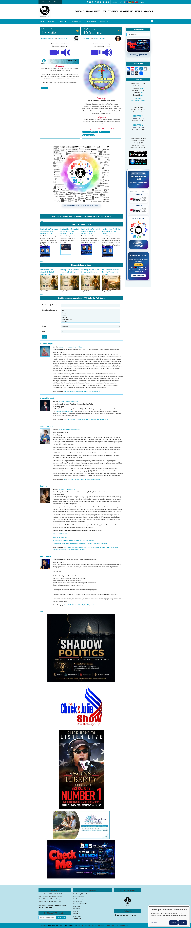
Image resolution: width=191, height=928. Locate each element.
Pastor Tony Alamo (100, 38)
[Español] (137, 2)
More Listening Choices (138, 100)
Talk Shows (50, 21)
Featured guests (88, 135)
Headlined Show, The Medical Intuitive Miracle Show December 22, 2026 (90, 231)
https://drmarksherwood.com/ (68, 401)
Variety (97, 391)
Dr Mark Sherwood (47, 398)
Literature (70, 479)
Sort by (44, 326)
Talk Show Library (78, 899)
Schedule (79, 11)
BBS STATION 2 (138, 125)
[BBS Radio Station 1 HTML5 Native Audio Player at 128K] (66, 52)
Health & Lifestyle (69, 391)
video (141, 93)
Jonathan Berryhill (46, 344)
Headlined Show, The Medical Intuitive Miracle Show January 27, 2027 (70, 231)
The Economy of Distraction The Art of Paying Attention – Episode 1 (69, 272)
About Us (75, 911)
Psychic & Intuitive (79, 549)
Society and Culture (95, 479)
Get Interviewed (110, 11)
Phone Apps (76, 909)
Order (44, 331)
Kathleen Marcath (46, 426)
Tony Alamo (86, 38)
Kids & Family (79, 391)
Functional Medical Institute (63, 411)
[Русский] (135, 2)
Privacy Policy (77, 916)
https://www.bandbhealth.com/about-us (71, 347)
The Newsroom (62, 21)
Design (69, 547)
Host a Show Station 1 (48, 38)
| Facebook (60, 537)
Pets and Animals (84, 547)
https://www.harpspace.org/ (67, 489)
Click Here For (138, 98)
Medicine (93, 419)
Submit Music (126, 11)
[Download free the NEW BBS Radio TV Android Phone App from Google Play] (138, 153)
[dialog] (169, 916)
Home (42, 21)
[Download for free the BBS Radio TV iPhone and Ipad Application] (138, 161)
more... (42, 262)
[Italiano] (132, 2)
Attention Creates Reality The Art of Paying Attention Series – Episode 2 (90, 272)
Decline (173, 922)
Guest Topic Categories (49, 310)
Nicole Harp (44, 486)
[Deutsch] (130, 2)
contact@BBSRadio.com (54, 901)
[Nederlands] (126, 2)
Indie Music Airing (77, 21)
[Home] (44, 11)
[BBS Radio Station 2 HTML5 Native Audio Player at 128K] (107, 52)
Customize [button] (154, 922)
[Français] (128, 2)
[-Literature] (90, 321)
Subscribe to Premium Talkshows (51, 2)
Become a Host (93, 11)
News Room (76, 906)
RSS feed (94, 132)
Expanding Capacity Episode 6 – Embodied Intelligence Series (48, 272)
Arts (65, 479)
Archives (44, 88)
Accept (182, 922)
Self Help (92, 391)
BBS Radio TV (62, 38)
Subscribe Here (138, 275)
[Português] (134, 2)
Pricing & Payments (78, 896)
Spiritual (55, 549)
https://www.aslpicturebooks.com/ (69, 429)
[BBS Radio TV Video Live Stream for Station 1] (54, 52)
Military (86, 391)
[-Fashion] (90, 317)
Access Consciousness (65, 549)
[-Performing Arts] (90, 319)
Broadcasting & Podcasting (80, 894)
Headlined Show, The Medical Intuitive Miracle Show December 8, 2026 (111, 231)
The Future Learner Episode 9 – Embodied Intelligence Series (110, 272)
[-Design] (90, 313)
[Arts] (90, 311)
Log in (120, 2)
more (41, 221)
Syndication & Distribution (80, 904)
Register (114, 2)
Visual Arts (75, 547)
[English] (125, 2)
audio (141, 86)
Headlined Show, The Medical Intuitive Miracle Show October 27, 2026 (49, 231)
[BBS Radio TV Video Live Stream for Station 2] (96, 52)
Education (67, 419)
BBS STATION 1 (138, 116)
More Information (144, 11)
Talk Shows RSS (91, 21)
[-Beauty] (90, 315)
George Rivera (45, 556)
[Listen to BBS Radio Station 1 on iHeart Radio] (138, 199)
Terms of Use (77, 918)
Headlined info (104, 132)
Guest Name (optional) (49, 305)
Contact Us (76, 913)
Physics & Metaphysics (98, 547)
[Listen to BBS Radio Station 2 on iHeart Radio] (138, 210)
